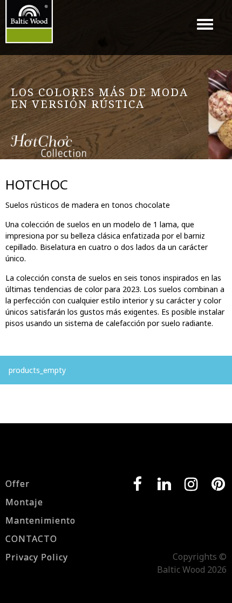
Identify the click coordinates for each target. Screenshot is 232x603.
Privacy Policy (36, 557)
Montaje (24, 502)
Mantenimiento (40, 520)
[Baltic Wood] (29, 27)
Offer (17, 484)
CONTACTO (31, 539)
